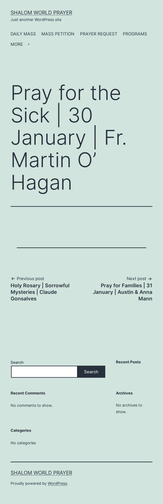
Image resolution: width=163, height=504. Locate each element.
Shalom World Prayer (41, 13)
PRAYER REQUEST (98, 33)
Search (17, 362)
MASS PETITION (57, 33)
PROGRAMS (135, 33)
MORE (17, 44)
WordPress (57, 483)
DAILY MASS (23, 33)
